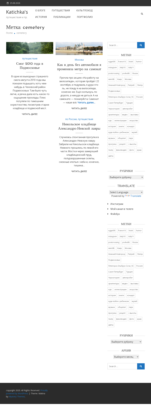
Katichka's (17, 12)
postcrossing (113, 73)
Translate (135, 196)
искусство (134, 120)
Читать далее (29, 114)
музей (134, 132)
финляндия (121, 150)
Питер (140, 85)
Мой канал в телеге (121, 209)
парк (131, 138)
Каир (119, 79)
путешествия (61, 10)
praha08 (125, 73)
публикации (61, 17)
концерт (130, 126)
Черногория (113, 108)
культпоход (84, 10)
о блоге (40, 10)
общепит (122, 138)
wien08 (111, 79)
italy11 (131, 67)
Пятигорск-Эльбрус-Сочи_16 (120, 97)
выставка (134, 114)
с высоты (132, 144)
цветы (110, 156)
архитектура (113, 114)
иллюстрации (121, 120)
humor (139, 61)
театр (110, 150)
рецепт (122, 144)
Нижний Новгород (116, 85)
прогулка (112, 144)
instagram (112, 67)
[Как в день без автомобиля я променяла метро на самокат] (79, 48)
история (41, 17)
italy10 (122, 67)
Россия (139, 97)
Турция (129, 103)
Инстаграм (116, 204)
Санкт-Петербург (115, 103)
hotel (131, 61)
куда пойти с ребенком (118, 132)
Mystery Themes (17, 396)
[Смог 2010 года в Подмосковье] (29, 48)
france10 (122, 61)
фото (131, 150)
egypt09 (111, 61)
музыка (111, 138)
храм (139, 150)
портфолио (85, 17)
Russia (135, 73)
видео (125, 114)
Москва (79, 59)
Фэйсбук (115, 214)
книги (121, 126)
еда (109, 120)
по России (71, 119)
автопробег (128, 108)
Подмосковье (114, 91)
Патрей (131, 85)
